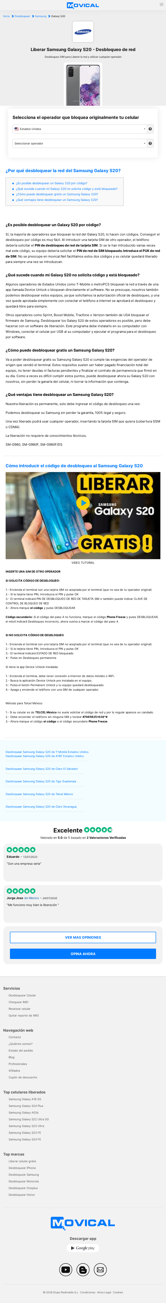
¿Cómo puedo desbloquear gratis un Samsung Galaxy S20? (57, 194)
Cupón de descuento (23, 1077)
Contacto (15, 1037)
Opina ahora (83, 954)
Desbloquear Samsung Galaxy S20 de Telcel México (39, 794)
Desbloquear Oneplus (23, 1188)
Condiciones (87, 1292)
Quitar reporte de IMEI (24, 1015)
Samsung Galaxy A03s (23, 1112)
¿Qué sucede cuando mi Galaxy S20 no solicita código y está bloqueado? (67, 188)
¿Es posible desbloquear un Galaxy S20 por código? (51, 183)
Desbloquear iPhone (22, 1168)
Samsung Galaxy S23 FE (25, 1132)
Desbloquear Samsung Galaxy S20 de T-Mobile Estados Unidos (47, 752)
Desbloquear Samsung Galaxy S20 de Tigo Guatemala (41, 781)
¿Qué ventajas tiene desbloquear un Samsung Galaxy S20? (57, 200)
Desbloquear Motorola (24, 1181)
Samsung (40, 16)
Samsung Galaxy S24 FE (25, 1139)
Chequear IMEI (18, 1002)
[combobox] (80, 129)
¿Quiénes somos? (21, 1043)
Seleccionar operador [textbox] (28, 143)
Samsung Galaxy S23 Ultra (26, 1126)
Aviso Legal (104, 1292)
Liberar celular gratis (22, 1161)
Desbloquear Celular (22, 995)
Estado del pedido (21, 1050)
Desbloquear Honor (22, 1194)
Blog (11, 1057)
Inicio (6, 16)
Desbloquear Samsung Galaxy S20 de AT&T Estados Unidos (45, 756)
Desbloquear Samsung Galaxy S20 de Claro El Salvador (42, 768)
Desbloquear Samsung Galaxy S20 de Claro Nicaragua (41, 806)
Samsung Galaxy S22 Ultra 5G (29, 1119)
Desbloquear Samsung (24, 1174)
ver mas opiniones (83, 937)
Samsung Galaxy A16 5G (25, 1099)
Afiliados (14, 1070)
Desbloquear (22, 16)
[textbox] (80, 129)
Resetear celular (19, 1008)
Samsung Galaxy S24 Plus (26, 1106)
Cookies (118, 1292)
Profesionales (18, 1064)
